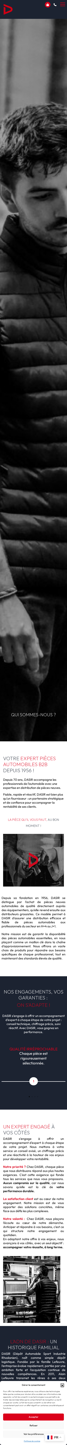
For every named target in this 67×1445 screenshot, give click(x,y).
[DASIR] (8, 9)
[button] (62, 1385)
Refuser (34, 1425)
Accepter (33, 1416)
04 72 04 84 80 (55, 4)
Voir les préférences (34, 1434)
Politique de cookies (32, 1441)
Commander (47, 4)
